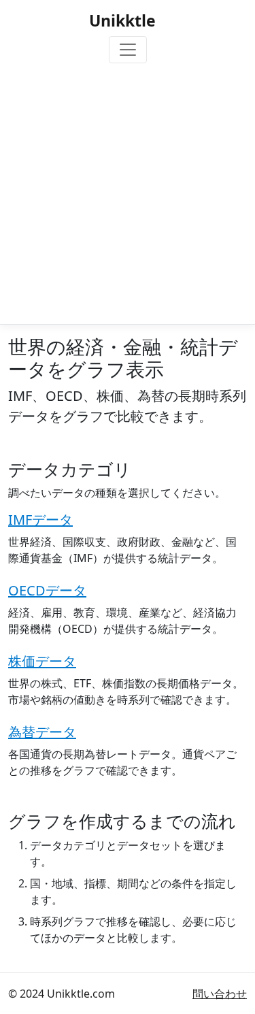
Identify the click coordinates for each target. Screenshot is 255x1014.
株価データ (42, 661)
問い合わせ (219, 993)
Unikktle (122, 20)
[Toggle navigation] (128, 49)
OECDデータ (47, 590)
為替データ (42, 732)
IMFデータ (40, 519)
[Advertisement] (127, 190)
